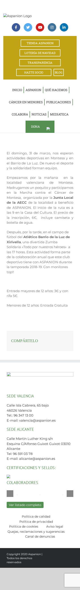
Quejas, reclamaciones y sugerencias (36, 532)
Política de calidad (36, 516)
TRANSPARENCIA (40, 63)
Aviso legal (54, 526)
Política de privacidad (36, 522)
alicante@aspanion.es (37, 458)
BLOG (58, 72)
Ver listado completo (25, 505)
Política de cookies (23, 526)
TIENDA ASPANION (40, 43)
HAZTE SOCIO (33, 72)
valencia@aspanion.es (37, 420)
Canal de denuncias (40, 536)
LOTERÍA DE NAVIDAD (40, 53)
